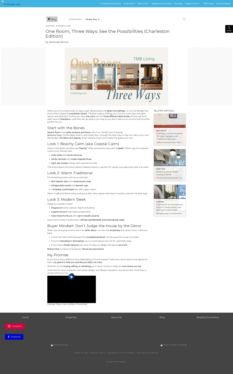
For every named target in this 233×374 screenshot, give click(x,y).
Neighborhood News (162, 3)
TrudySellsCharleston (110, 3)
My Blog (179, 3)
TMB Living (208, 3)
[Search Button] (184, 19)
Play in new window (65, 304)
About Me (144, 4)
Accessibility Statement (121, 353)
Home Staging (223, 3)
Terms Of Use (81, 353)
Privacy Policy (98, 353)
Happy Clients (193, 4)
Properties (129, 4)
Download (82, 304)
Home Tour (50, 26)
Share (229, 30)
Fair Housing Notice (148, 353)
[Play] (71, 289)
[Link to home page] (12, 3)
